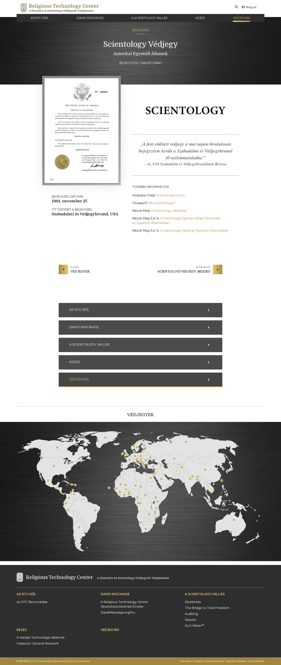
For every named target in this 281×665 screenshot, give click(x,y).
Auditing (191, 614)
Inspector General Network (38, 643)
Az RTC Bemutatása (32, 602)
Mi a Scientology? (162, 203)
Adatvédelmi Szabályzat (191, 661)
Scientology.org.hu (170, 195)
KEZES (200, 18)
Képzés (190, 620)
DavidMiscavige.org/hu (118, 612)
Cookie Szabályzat (214, 661)
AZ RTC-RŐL (40, 18)
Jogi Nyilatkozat (256, 661)
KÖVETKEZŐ (203, 267)
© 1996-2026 (53, 661)
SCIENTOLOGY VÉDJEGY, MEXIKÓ (184, 271)
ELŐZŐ (75, 267)
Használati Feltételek (236, 661)
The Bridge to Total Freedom (207, 608)
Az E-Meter (194, 626)
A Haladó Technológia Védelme (41, 637)
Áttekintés (193, 602)
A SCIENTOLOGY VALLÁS (149, 18)
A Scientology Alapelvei (169, 210)
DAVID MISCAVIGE (90, 18)
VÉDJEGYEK (241, 18)
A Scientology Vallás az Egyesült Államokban (193, 230)
